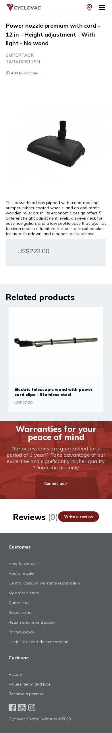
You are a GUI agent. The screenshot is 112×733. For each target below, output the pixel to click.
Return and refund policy (32, 622)
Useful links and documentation (38, 641)
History (15, 674)
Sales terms (20, 612)
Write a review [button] (78, 516)
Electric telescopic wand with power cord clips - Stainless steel (53, 392)
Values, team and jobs (30, 684)
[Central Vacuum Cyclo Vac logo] (20, 7)
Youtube (22, 707)
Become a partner (26, 693)
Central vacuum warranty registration (44, 583)
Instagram (31, 707)
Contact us (19, 602)
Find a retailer (22, 573)
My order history (24, 592)
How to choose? (24, 563)
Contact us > (56, 483)
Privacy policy (21, 632)
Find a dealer (89, 7)
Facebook (12, 707)
